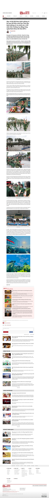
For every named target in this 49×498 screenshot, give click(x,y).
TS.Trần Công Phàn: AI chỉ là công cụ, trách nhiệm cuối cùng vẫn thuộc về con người (22, 446)
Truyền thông (14, 18)
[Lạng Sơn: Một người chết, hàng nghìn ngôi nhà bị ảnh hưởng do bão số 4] (7, 461)
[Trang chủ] (24, 13)
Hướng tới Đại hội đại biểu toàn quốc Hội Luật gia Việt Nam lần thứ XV (40, 17)
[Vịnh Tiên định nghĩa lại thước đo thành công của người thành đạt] (7, 369)
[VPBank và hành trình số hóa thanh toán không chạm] (7, 362)
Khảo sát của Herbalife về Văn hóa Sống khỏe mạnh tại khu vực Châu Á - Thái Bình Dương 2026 (23, 354)
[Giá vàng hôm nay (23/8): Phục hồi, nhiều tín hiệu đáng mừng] (7, 454)
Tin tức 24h (41, 485)
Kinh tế (22, 465)
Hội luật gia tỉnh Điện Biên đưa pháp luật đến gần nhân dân (21, 308)
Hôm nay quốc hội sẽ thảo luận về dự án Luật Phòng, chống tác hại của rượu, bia (22, 337)
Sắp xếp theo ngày (32, 334)
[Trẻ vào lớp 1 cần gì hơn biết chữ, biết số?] (7, 395)
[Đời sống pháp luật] (39, 496)
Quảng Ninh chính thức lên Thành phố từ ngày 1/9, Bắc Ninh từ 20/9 (22, 304)
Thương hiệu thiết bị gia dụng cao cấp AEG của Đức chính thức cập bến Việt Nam (22, 400)
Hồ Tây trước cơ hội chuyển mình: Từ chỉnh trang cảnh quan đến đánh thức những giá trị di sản (23, 374)
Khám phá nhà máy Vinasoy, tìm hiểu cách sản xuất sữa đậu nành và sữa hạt (22, 407)
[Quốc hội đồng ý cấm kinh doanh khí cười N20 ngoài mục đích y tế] (8, 292)
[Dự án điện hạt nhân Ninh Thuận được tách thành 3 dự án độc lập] (8, 297)
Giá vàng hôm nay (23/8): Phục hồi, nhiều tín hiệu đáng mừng (22, 452)
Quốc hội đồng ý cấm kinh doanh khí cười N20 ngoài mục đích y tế (22, 291)
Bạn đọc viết (8, 482)
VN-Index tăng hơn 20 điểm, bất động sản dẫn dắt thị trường (21, 299)
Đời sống (4, 18)
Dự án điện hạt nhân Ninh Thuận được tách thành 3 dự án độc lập (22, 295)
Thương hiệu (9, 18)
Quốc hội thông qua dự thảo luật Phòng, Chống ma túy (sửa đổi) (23, 343)
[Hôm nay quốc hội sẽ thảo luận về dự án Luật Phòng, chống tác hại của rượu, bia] (7, 338)
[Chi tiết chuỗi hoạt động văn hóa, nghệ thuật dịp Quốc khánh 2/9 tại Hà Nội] (8, 314)
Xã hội (25, 465)
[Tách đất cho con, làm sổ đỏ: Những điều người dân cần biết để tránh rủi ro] (7, 440)
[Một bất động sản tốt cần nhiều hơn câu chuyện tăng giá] (7, 383)
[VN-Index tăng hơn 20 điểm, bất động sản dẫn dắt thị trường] (8, 301)
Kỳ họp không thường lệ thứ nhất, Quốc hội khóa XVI (14, 17)
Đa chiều (32, 465)
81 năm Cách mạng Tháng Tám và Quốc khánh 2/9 (26, 17)
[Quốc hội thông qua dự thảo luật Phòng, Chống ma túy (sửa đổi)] (7, 345)
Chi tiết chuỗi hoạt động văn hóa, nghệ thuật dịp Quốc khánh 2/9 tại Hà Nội (22, 313)
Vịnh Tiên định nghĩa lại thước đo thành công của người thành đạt (22, 368)
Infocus (36, 465)
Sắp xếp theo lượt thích (26, 334)
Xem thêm (18, 387)
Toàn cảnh (13, 465)
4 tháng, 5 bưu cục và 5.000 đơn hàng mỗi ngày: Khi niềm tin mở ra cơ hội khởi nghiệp (23, 414)
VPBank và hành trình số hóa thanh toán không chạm (21, 360)
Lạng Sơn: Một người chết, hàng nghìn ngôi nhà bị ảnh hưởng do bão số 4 (23, 460)
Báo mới (45, 485)
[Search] (42, 13)
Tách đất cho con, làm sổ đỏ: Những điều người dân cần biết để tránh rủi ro (22, 439)
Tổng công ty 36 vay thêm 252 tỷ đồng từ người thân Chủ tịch (22, 432)
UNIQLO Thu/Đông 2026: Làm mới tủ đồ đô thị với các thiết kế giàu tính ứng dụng (22, 420)
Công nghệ (23, 476)
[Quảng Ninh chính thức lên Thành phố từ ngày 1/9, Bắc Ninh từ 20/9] (8, 305)
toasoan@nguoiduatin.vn (5, 495)
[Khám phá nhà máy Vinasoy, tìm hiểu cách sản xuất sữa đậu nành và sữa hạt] (7, 408)
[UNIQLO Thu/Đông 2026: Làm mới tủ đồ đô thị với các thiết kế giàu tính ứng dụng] (7, 421)
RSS (33, 485)
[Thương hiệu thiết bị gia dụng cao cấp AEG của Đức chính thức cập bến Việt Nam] (7, 401)
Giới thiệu (36, 485)
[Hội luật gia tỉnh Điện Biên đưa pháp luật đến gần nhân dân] (8, 310)
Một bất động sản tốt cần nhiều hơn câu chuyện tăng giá (21, 381)
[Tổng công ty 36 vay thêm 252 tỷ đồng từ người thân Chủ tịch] (7, 434)
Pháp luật (17, 465)
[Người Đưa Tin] (15, 486)
